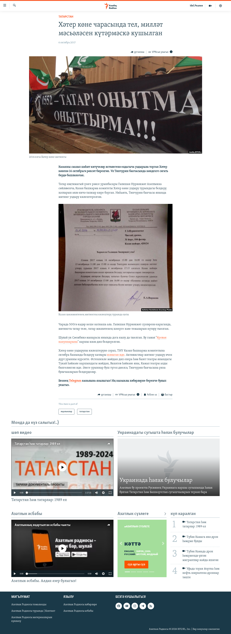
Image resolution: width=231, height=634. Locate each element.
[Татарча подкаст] (220, 5)
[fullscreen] (110, 492)
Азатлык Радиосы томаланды (28, 604)
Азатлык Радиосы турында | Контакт (33, 611)
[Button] (137, 52)
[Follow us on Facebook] (119, 606)
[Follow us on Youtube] (126, 606)
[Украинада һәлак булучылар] (169, 467)
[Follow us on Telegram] (143, 606)
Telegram (75, 380)
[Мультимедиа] (210, 5)
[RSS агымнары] (151, 606)
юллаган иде (115, 355)
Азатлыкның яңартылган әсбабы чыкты (42, 525)
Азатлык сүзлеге (133, 514)
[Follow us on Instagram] (135, 606)
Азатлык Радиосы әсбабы (78, 611)
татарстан (66, 16)
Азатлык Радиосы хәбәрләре (80, 604)
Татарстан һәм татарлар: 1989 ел (37, 444)
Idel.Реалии (196, 5)
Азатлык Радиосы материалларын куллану (31, 619)
